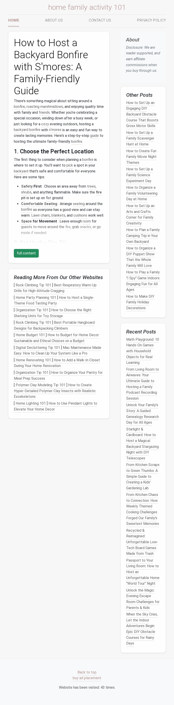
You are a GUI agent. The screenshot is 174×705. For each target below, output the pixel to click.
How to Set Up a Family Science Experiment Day (139, 175)
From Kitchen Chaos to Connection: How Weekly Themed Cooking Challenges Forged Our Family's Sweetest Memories (142, 509)
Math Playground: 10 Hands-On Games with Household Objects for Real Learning (142, 351)
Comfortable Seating (39, 204)
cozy (45, 124)
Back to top (87, 672)
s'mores (55, 130)
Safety (27, 186)
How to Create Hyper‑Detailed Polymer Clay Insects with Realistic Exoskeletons (55, 391)
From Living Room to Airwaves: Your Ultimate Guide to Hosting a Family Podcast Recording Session (142, 384)
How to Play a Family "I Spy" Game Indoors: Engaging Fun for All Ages (143, 281)
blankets (58, 215)
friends (44, 112)
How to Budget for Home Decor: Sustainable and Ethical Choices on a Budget (56, 338)
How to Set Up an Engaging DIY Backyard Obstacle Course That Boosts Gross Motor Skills (142, 114)
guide (94, 135)
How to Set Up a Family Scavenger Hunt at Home (140, 138)
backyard (21, 130)
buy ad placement (87, 678)
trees (91, 186)
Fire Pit (57, 242)
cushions (80, 215)
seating (79, 204)
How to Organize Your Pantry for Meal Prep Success (58, 375)
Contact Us (100, 20)
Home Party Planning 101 (36, 297)
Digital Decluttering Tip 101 (38, 347)
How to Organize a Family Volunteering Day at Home (141, 193)
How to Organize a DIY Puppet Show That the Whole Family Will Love (140, 257)
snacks (85, 227)
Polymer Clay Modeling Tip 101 (40, 385)
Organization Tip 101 (32, 310)
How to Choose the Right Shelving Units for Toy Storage (53, 313)
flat (48, 198)
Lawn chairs (40, 215)
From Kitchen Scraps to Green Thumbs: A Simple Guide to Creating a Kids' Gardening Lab (143, 476)
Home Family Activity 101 (87, 7)
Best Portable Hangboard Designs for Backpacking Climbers (54, 325)
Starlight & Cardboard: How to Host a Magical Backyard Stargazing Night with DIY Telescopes (142, 443)
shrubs (26, 192)
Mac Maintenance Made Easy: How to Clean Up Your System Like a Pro (57, 350)
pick (69, 165)
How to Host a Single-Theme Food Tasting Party (54, 300)
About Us (54, 20)
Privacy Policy (151, 20)
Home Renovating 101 (33, 360)
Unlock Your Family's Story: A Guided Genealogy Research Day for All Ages (142, 414)
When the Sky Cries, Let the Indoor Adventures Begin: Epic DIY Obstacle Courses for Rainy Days (142, 628)
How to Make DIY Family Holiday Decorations (140, 302)
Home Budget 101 (30, 335)
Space (26, 221)
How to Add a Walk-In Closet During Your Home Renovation (57, 363)
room (87, 221)
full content (26, 253)
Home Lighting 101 (31, 403)
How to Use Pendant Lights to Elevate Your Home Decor (55, 406)
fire (67, 227)
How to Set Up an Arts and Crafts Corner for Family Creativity (140, 214)
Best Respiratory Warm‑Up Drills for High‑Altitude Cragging (55, 288)
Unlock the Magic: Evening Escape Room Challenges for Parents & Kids (143, 599)
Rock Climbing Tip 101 (33, 285)
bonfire (19, 106)
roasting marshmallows (45, 106)
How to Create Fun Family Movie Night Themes (141, 157)
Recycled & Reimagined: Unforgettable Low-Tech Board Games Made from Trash (142, 542)
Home (13, 20)
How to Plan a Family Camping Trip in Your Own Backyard (143, 236)
